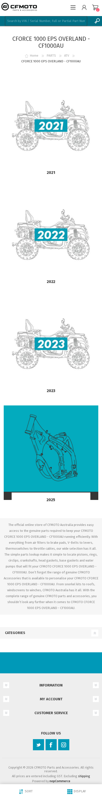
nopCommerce (60, 781)
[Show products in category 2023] (51, 343)
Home (34, 55)
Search (97, 21)
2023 (51, 390)
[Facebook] (51, 744)
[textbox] (46, 21)
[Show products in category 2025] (51, 452)
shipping (84, 776)
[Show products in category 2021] (51, 125)
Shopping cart (95, 7)
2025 (51, 499)
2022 (51, 281)
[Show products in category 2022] (51, 234)
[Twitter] (38, 744)
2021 (51, 172)
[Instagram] (63, 744)
